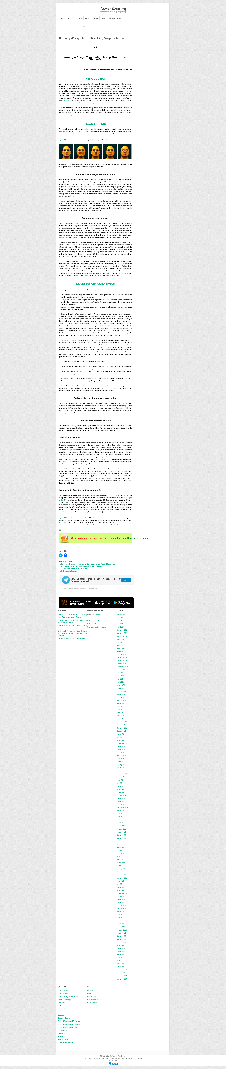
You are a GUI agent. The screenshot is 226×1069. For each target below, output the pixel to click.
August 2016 (121, 811)
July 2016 (120, 814)
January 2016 (121, 832)
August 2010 (121, 954)
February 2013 (122, 893)
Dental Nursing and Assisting (68, 997)
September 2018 (122, 755)
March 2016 (121, 826)
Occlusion (61, 1015)
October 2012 (121, 905)
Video (103, 18)
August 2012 (121, 912)
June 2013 (120, 881)
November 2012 (122, 902)
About (87, 18)
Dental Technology (64, 1000)
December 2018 (122, 746)
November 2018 (122, 749)
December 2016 (122, 798)
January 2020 (121, 725)
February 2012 (122, 930)
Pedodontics (62, 1033)
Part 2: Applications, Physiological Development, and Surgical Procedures (88, 564)
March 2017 (121, 789)
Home (61, 18)
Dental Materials (63, 993)
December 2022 (122, 630)
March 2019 (121, 740)
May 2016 (120, 820)
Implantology (62, 1012)
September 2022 (122, 636)
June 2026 (120, 621)
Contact (95, 18)
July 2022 (120, 642)
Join (126, 580)
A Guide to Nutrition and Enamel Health (71, 639)
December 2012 (122, 899)
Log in (69, 18)
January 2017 (121, 795)
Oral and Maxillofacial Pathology (69, 1021)
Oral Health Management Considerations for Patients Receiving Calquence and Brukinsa (72, 633)
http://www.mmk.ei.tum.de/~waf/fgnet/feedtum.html (76, 525)
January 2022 (121, 654)
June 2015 (120, 853)
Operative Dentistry (64, 1018)
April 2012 (120, 924)
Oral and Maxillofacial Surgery (68, 1027)
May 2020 (120, 713)
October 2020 (121, 697)
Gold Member (99, 621)
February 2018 (122, 762)
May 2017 (120, 783)
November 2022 (122, 633)
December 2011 (122, 936)
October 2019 (121, 731)
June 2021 (120, 676)
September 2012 (122, 908)
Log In (120, 538)
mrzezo (76, 588)
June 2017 (120, 780)
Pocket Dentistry (113, 8)
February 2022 (122, 651)
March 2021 (121, 685)
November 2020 (122, 694)
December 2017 (122, 768)
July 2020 (120, 706)
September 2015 (122, 844)
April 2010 (120, 964)
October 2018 (121, 752)
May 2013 (120, 884)
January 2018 (121, 765)
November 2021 (122, 661)
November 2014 (122, 875)
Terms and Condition (115, 18)
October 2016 (121, 804)
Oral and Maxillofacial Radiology (69, 1024)
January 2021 (121, 691)
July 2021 (120, 673)
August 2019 (121, 734)
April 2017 (120, 786)
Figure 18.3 (67, 502)
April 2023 (120, 627)
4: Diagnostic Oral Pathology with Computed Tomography (82, 566)
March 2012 (121, 927)
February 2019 (122, 743)
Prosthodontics (63, 1039)
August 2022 (121, 639)
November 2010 (122, 951)
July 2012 (120, 915)
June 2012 (120, 918)
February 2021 (122, 688)
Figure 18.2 (63, 518)
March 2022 (121, 648)
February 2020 (122, 722)
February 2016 (122, 829)
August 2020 (121, 703)
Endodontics (62, 1003)
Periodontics (62, 1036)
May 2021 (120, 679)
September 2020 (122, 700)
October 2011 (121, 942)
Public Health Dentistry (66, 1042)
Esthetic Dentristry (64, 1006)
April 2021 (120, 682)
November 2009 (122, 976)
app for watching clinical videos (113, 1053)
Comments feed (92, 1000)
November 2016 (122, 801)
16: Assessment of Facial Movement (74, 569)
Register (131, 538)
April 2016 (120, 823)
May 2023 (120, 624)
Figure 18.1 (68, 100)
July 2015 (120, 850)
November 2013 (122, 878)
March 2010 (121, 967)
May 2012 (120, 921)
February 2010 (122, 970)
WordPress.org (92, 1003)
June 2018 (120, 758)
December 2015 (122, 835)
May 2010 (120, 961)
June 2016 (120, 817)
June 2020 (120, 710)
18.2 (117, 476)
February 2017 (122, 792)
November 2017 (122, 771)
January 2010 (121, 973)
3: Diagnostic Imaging (69, 571)
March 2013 (121, 890)
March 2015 (121, 863)
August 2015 (121, 847)
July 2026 (120, 618)
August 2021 (121, 670)
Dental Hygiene (63, 990)
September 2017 (122, 774)
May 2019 (120, 737)
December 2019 (122, 728)
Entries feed (91, 997)
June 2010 (120, 957)
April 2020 (120, 716)
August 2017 (121, 777)
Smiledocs (91, 627)
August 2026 (121, 615)
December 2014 (122, 872)
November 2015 (122, 838)
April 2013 (120, 887)
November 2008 (122, 979)
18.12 (125, 476)
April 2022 (120, 645)
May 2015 (120, 856)
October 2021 (121, 664)
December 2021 (122, 657)
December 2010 (122, 948)
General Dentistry (64, 1009)
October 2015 (121, 841)
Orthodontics (83, 588)
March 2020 (121, 719)
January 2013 (121, 896)
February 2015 (122, 866)
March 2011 (121, 945)
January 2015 (121, 869)
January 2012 (121, 933)
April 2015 (120, 859)
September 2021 (122, 667)
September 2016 (122, 807)
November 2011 (122, 939)
